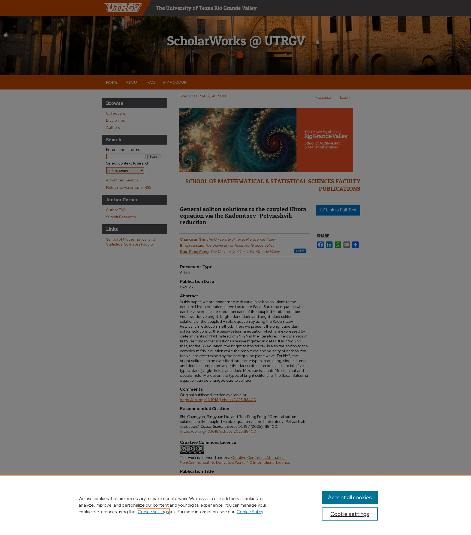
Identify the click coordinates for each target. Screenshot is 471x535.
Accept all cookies (350, 497)
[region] (235, 505)
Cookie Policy (250, 512)
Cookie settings (153, 512)
